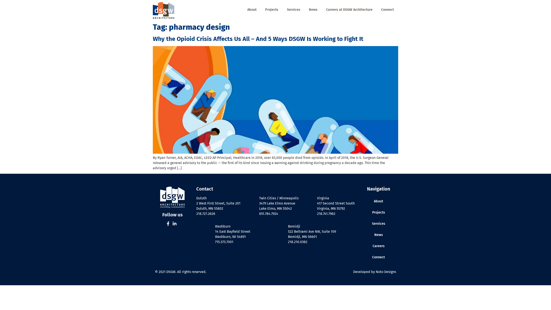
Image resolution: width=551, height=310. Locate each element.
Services (293, 10)
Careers (379, 246)
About (252, 10)
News (313, 10)
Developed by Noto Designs (374, 272)
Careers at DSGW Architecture (349, 10)
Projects (271, 10)
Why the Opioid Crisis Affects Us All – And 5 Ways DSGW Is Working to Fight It (258, 38)
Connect (387, 10)
